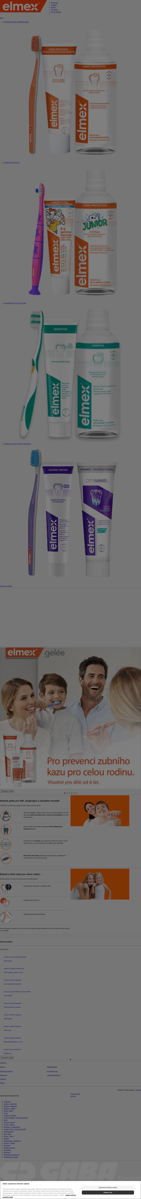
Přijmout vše (108, 1192)
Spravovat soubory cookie (108, 1187)
